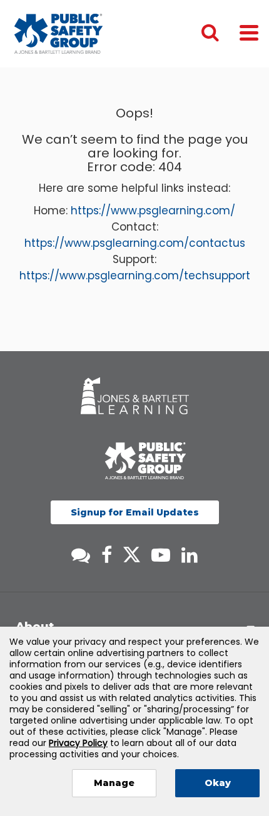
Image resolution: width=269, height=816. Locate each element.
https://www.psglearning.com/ (153, 210)
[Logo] (58, 34)
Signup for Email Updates (135, 512)
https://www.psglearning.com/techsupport (134, 275)
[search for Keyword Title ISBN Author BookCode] (220, 33)
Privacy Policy (78, 743)
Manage (114, 783)
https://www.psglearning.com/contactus (134, 243)
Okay (218, 783)
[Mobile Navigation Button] (249, 32)
